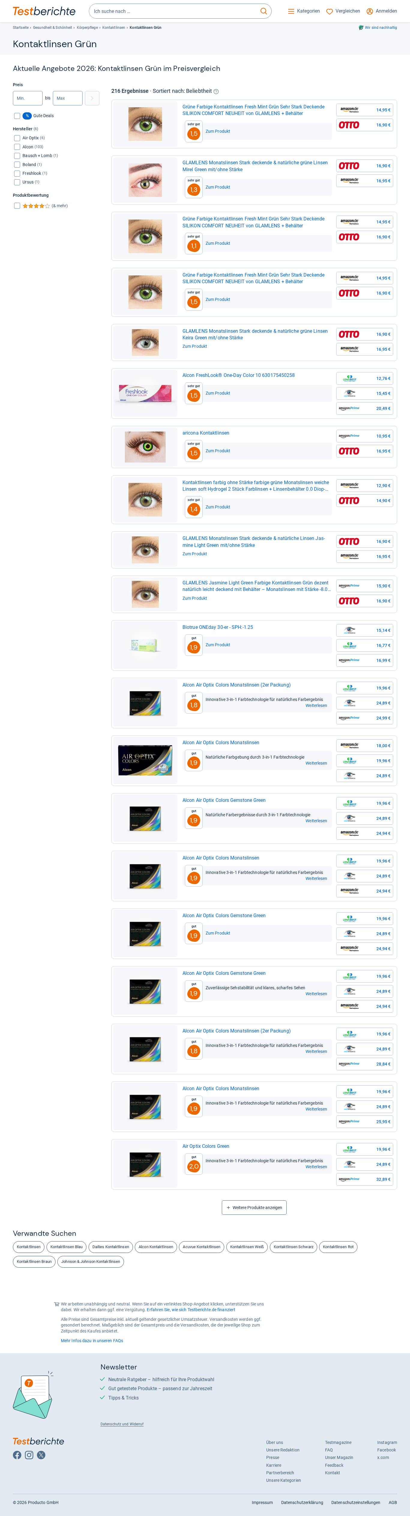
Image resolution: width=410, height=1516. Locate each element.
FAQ (329, 1450)
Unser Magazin (339, 1457)
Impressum (262, 1502)
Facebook (386, 1450)
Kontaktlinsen (113, 28)
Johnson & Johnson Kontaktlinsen (90, 1261)
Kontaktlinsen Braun (34, 1261)
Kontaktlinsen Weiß (247, 1247)
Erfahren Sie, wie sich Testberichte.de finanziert (191, 1309)
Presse (272, 1457)
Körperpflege (87, 28)
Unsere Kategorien (283, 1480)
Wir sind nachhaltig (381, 28)
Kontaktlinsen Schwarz (293, 1247)
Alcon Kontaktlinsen (156, 1247)
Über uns (274, 1442)
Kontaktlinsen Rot (338, 1247)
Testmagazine (338, 1442)
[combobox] (172, 11)
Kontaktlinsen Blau (66, 1247)
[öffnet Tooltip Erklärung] (216, 91)
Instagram (387, 1442)
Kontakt (332, 1472)
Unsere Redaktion (283, 1450)
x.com (383, 1457)
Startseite (21, 28)
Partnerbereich (280, 1472)
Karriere (273, 1465)
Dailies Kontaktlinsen (110, 1247)
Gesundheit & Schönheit (52, 28)
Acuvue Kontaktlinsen (201, 1247)
